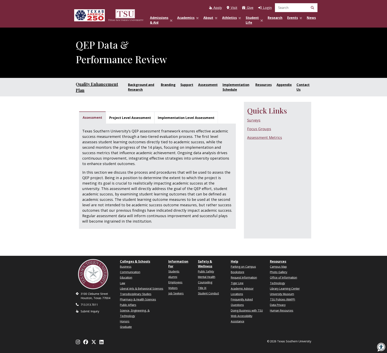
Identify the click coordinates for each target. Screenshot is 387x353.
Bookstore (237, 272)
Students (173, 271)
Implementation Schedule (236, 87)
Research (275, 17)
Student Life (252, 20)
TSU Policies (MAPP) (282, 299)
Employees (175, 282)
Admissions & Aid (159, 20)
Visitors (173, 288)
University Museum (282, 294)
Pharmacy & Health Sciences (138, 299)
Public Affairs (128, 305)
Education (126, 277)
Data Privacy (278, 305)
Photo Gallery (278, 272)
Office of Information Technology (283, 280)
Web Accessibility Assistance (241, 318)
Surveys (253, 120)
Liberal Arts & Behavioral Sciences (141, 288)
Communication (130, 272)
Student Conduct (208, 293)
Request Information (244, 277)
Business (125, 266)
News (311, 17)
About (208, 17)
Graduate (126, 327)
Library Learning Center (285, 288)
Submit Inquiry (90, 311)
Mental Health (206, 277)
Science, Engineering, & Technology (135, 313)
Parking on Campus (243, 266)
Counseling (205, 282)
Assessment (208, 85)
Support (186, 85)
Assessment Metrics (264, 137)
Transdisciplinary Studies (135, 294)
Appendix (284, 85)
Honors (124, 321)
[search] (296, 7)
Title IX (202, 288)
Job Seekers (176, 293)
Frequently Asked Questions (242, 302)
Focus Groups (259, 128)
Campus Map (278, 266)
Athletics (229, 17)
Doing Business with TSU (247, 310)
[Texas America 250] (89, 14)
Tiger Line (237, 283)
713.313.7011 (89, 305)
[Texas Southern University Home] (126, 14)
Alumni (172, 277)
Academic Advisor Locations (242, 291)
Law (122, 283)
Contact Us (303, 87)
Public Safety (206, 271)
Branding (168, 85)
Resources (263, 85)
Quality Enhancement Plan (97, 87)
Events (292, 17)
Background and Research (141, 87)
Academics (186, 17)
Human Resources (281, 310)
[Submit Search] (312, 7)
